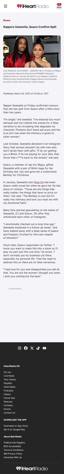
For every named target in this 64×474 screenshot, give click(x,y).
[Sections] (5, 6)
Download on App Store (16, 425)
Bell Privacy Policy (13, 453)
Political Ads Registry (14, 442)
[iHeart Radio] (59, 5)
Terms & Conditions (13, 450)
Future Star (9, 398)
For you (7, 372)
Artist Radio (9, 387)
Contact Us (9, 412)
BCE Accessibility (12, 446)
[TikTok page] (38, 348)
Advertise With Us (13, 457)
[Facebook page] (26, 348)
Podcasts (8, 390)
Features (8, 401)
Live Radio (9, 375)
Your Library (10, 379)
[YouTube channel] (44, 348)
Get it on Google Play (14, 429)
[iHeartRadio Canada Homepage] (33, 6)
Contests (8, 405)
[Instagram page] (19, 348)
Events (7, 409)
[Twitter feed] (32, 348)
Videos (7, 394)
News (6, 20)
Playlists (8, 383)
